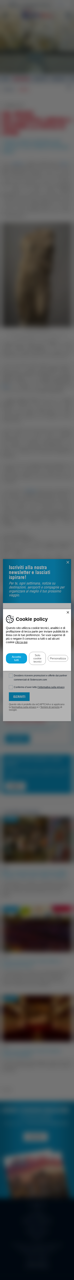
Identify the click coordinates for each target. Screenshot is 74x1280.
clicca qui (21, 642)
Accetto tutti (16, 658)
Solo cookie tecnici (37, 658)
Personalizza (58, 658)
